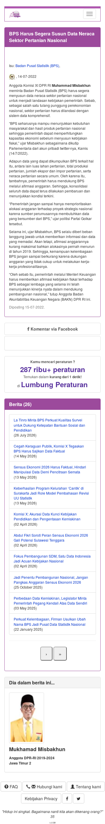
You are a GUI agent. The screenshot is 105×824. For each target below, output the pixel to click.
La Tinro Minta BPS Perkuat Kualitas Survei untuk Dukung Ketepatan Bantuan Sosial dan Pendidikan (49, 424)
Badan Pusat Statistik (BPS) (37, 65)
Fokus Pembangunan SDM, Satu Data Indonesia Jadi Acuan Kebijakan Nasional (52, 558)
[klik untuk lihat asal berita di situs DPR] (12, 76)
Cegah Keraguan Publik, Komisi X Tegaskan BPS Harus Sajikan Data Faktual (49, 448)
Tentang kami (88, 786)
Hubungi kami (49, 786)
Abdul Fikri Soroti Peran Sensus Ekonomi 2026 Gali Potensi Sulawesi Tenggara (51, 537)
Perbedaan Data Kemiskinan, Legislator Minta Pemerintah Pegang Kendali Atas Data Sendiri (50, 600)
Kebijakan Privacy (41, 798)
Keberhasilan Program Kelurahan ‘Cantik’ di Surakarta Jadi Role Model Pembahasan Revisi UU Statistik (51, 493)
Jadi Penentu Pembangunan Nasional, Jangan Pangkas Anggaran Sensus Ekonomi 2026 (51, 580)
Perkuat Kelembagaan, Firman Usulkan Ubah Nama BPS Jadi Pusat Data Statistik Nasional (50, 621)
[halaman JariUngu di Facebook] (67, 798)
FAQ (13, 786)
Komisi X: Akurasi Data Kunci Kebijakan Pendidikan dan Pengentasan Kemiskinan (47, 516)
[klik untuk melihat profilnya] (26, 717)
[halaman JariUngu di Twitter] (78, 798)
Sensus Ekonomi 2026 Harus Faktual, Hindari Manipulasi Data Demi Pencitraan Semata (50, 469)
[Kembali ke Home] (15, 14)
